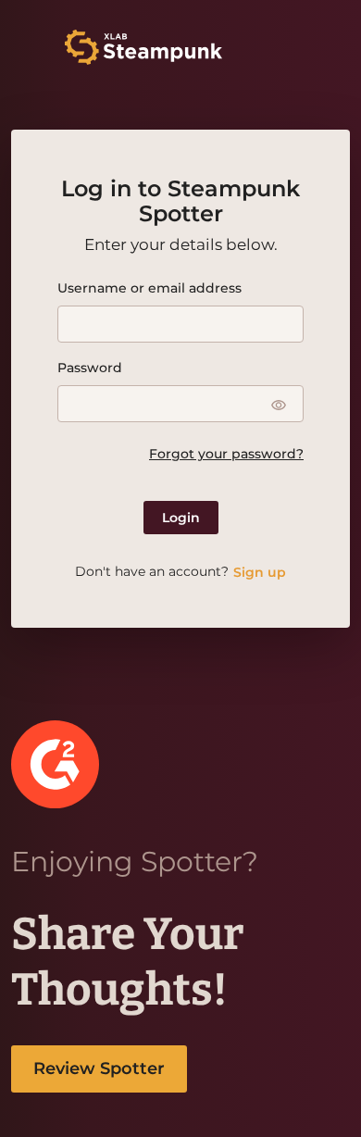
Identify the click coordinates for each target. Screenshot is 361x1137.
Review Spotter (99, 1068)
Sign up (259, 572)
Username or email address (149, 288)
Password (89, 367)
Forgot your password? (226, 453)
